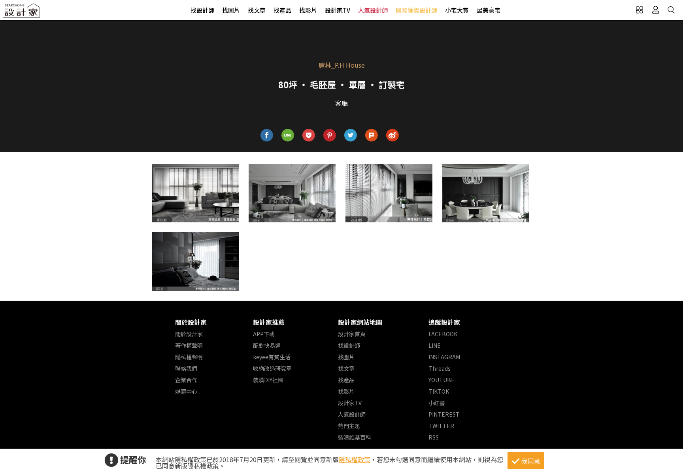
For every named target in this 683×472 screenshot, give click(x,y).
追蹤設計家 (444, 322)
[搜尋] (671, 10)
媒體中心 (186, 391)
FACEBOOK (442, 334)
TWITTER (441, 426)
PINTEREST (444, 414)
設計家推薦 (269, 322)
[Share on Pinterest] (329, 135)
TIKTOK (438, 391)
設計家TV (337, 10)
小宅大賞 (457, 10)
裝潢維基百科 (354, 437)
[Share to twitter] (350, 135)
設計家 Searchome (22, 13)
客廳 (341, 103)
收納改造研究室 (272, 368)
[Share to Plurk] (371, 135)
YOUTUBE (441, 380)
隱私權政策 (354, 459)
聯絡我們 (186, 368)
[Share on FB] (267, 135)
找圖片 (231, 10)
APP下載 (264, 334)
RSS (433, 437)
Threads (439, 368)
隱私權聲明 (189, 357)
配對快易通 (267, 345)
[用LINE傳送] (287, 135)
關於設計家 (191, 322)
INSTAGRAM (444, 357)
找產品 (282, 10)
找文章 (257, 10)
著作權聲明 (189, 345)
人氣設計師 (373, 10)
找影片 (308, 10)
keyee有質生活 (272, 357)
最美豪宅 (488, 10)
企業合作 (186, 380)
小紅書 (436, 403)
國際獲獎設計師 (416, 10)
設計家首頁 (352, 334)
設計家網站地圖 (360, 322)
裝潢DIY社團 (268, 380)
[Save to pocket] (308, 135)
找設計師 (202, 10)
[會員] (655, 10)
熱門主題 (349, 426)
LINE (434, 345)
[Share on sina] (392, 135)
